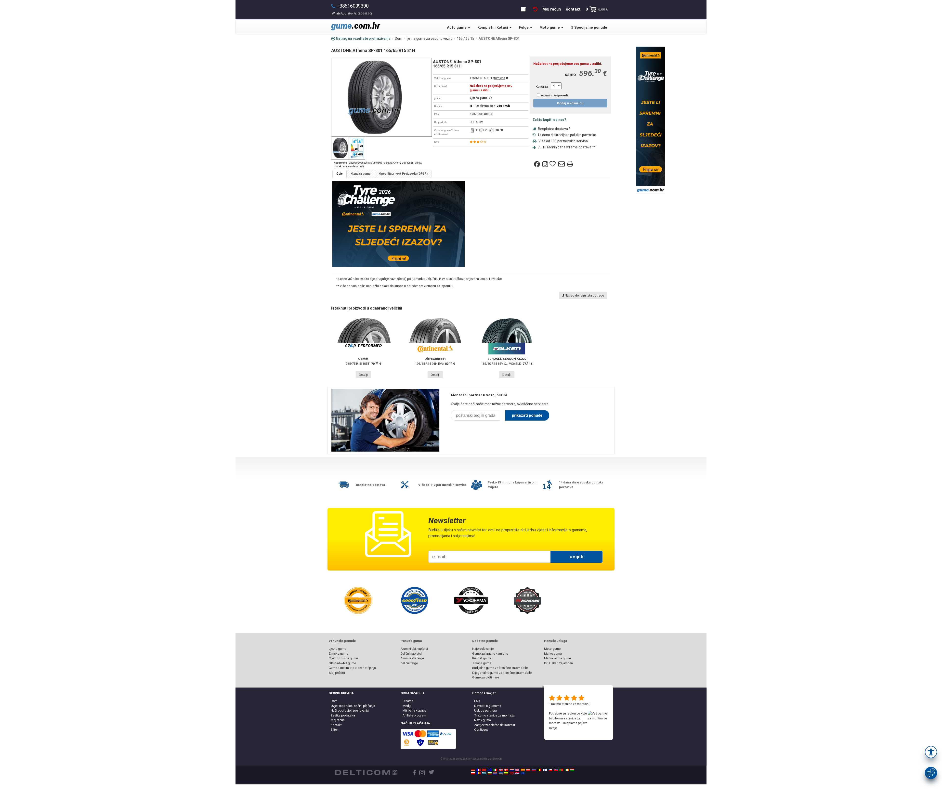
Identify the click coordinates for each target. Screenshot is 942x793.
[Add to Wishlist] (553, 164)
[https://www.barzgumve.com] (490, 773)
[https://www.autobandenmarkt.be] (539, 770)
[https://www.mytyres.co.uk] (517, 770)
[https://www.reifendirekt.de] (473, 770)
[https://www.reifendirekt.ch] (484, 770)
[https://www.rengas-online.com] (545, 770)
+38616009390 (353, 6)
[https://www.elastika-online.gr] (484, 773)
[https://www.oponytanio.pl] (473, 773)
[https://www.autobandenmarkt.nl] (512, 770)
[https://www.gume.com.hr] (495, 773)
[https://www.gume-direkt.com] (534, 770)
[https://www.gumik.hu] (572, 770)
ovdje (553, 728)
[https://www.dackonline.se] (490, 770)
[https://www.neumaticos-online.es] (523, 770)
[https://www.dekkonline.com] (501, 770)
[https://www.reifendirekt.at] (528, 770)
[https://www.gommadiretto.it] (495, 770)
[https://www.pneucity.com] (561, 770)
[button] (931, 752)
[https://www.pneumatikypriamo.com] (556, 770)
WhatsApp (352, 13)
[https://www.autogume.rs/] (517, 773)
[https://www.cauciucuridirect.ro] (479, 773)
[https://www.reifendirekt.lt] (506, 773)
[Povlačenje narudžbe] (535, 9)
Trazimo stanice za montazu (569, 704)
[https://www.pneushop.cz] (550, 770)
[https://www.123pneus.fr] (479, 770)
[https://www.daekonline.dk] (506, 770)
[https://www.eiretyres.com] (567, 770)
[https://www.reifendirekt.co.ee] (501, 773)
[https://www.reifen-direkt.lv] (512, 773)
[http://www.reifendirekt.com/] (523, 773)
